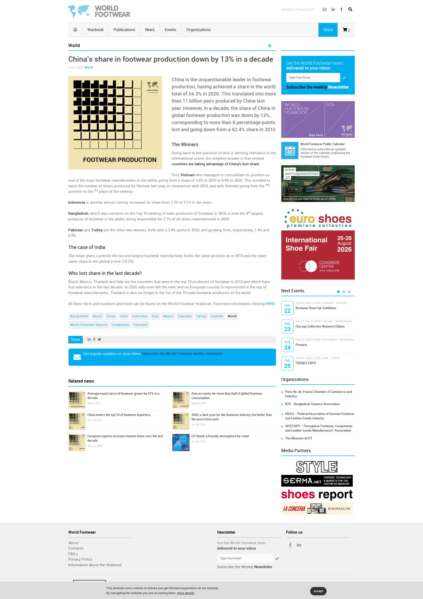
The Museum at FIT (298, 438)
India (124, 316)
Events (170, 29)
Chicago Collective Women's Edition (320, 326)
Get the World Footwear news (241, 543)
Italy (155, 316)
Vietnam (217, 316)
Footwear (140, 325)
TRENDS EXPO (305, 363)
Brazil (97, 316)
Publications (124, 29)
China (111, 316)
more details (185, 593)
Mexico (168, 316)
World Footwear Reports (88, 325)
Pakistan (185, 316)
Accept (318, 591)
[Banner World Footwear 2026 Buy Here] (318, 119)
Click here (306, 149)
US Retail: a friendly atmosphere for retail (220, 436)
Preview (301, 345)
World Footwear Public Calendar (322, 144)
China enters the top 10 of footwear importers (119, 415)
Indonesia (139, 316)
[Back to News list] (270, 46)
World (89, 67)
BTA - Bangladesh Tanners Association (312, 404)
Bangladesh (79, 316)
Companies (120, 325)
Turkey (201, 316)
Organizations (198, 29)
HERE (270, 304)
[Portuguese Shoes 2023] (318, 183)
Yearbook (95, 29)
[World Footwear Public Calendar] (289, 150)
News (150, 29)
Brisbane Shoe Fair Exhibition (315, 308)
